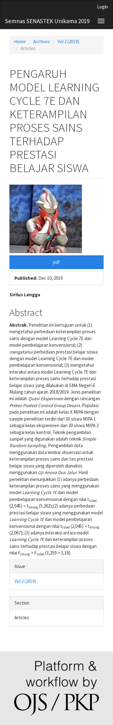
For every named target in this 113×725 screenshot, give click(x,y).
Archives (41, 41)
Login (102, 7)
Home (20, 41)
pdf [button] (56, 262)
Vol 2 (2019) (68, 41)
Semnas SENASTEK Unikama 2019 (47, 21)
